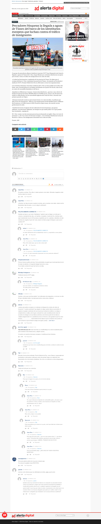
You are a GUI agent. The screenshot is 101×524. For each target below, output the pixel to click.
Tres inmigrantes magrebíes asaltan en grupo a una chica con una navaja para (35, 13)
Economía (44, 16)
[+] (41, 178)
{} (38, 178)
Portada (15, 16)
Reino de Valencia (57, 18)
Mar (36, 387)
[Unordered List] (30, 179)
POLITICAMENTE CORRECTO (40, 230)
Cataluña (42, 18)
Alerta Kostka (84, 16)
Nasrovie (35, 377)
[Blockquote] (32, 179)
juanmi (34, 480)
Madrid (26, 18)
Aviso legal (24, 1)
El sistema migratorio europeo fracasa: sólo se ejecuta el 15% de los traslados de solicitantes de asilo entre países (44, 152)
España (21, 16)
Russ (38, 398)
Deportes (52, 16)
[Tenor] (43, 179)
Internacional (29, 16)
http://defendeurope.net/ (24, 329)
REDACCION (53, 21)
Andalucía (31, 18)
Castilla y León (48, 18)
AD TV (86, 18)
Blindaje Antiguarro (37, 283)
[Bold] (19, 179)
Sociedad (37, 16)
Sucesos (64, 16)
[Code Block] (34, 179)
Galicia (63, 18)
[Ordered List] (28, 179)
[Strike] (26, 179)
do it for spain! (36, 343)
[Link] (37, 179)
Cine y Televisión (74, 16)
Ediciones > (21, 18)
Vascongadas (70, 18)
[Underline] (23, 179)
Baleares (37, 18)
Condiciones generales (33, 1)
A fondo (58, 16)
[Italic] (21, 179)
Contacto (41, 1)
